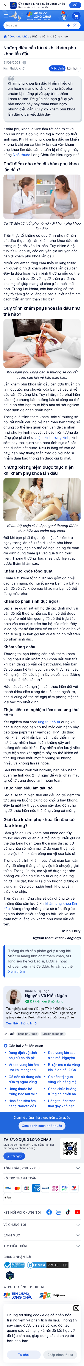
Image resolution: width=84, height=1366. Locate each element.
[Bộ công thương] (14, 1265)
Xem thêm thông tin (19, 1023)
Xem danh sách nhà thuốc (42, 1126)
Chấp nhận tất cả (60, 1355)
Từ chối (24, 1355)
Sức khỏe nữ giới (53, 1033)
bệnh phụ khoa (27, 1033)
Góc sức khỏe (19, 36)
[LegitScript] (25, 1275)
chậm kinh (42, 437)
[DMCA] (47, 1265)
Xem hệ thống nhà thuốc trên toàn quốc (42, 1117)
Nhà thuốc (22, 155)
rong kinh (61, 437)
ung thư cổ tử (49, 722)
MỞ (75, 5)
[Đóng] (5, 5)
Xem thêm (16, 971)
